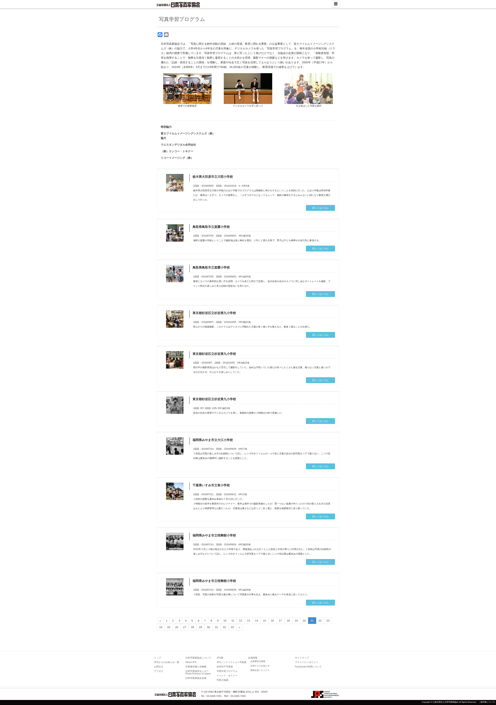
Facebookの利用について (308, 666)
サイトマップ (302, 657)
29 (200, 627)
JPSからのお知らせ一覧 (166, 662)
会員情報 (252, 657)
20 (304, 620)
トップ (157, 657)
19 (296, 620)
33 (232, 627)
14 (256, 620)
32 (224, 627)
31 (216, 627)
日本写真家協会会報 (195, 678)
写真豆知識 (222, 680)
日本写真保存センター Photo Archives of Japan (198, 672)
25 (168, 627)
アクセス (158, 671)
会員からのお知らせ (260, 666)
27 (184, 627)
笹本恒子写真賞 (225, 666)
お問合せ (158, 666)
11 (232, 620)
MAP (264, 691)
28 (192, 627)
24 (160, 627)
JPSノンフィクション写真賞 (231, 662)
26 (176, 627)
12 (240, 620)
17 (280, 620)
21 (312, 620)
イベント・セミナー (227, 675)
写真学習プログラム (227, 671)
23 (328, 620)
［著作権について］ (487, 702)
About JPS (190, 662)
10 (224, 620)
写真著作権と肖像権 (195, 666)
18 (288, 620)
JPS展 (220, 657)
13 (248, 620)
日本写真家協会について (198, 657)
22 (320, 620)
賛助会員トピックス (260, 670)
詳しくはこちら (320, 208)
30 (208, 627)
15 (264, 620)
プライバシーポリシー (306, 662)
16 (272, 620)
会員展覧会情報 (257, 661)
